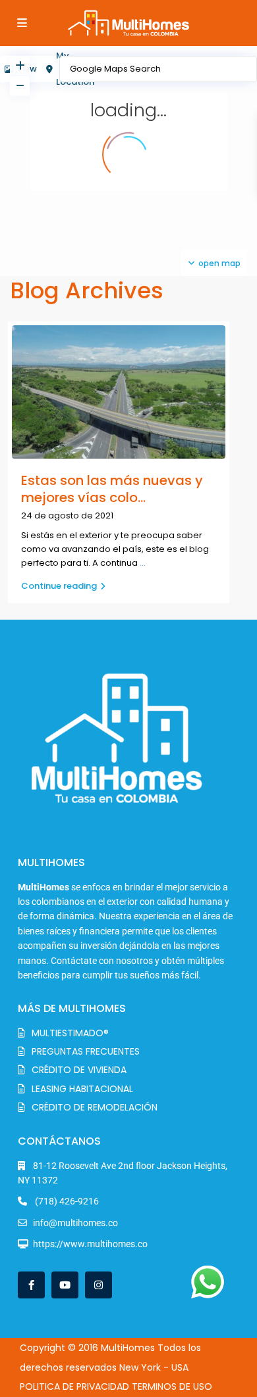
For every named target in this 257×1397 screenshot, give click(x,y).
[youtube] (64, 1284)
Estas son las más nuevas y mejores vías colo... (112, 489)
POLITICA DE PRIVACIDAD (74, 1386)
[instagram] (98, 1284)
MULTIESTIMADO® (70, 1033)
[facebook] (31, 1284)
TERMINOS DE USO (172, 1386)
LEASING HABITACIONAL (82, 1088)
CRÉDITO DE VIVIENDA (79, 1069)
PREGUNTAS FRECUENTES (86, 1051)
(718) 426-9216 (66, 1201)
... (143, 563)
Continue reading (59, 586)
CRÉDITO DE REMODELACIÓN (94, 1107)
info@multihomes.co (75, 1223)
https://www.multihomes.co (90, 1244)
